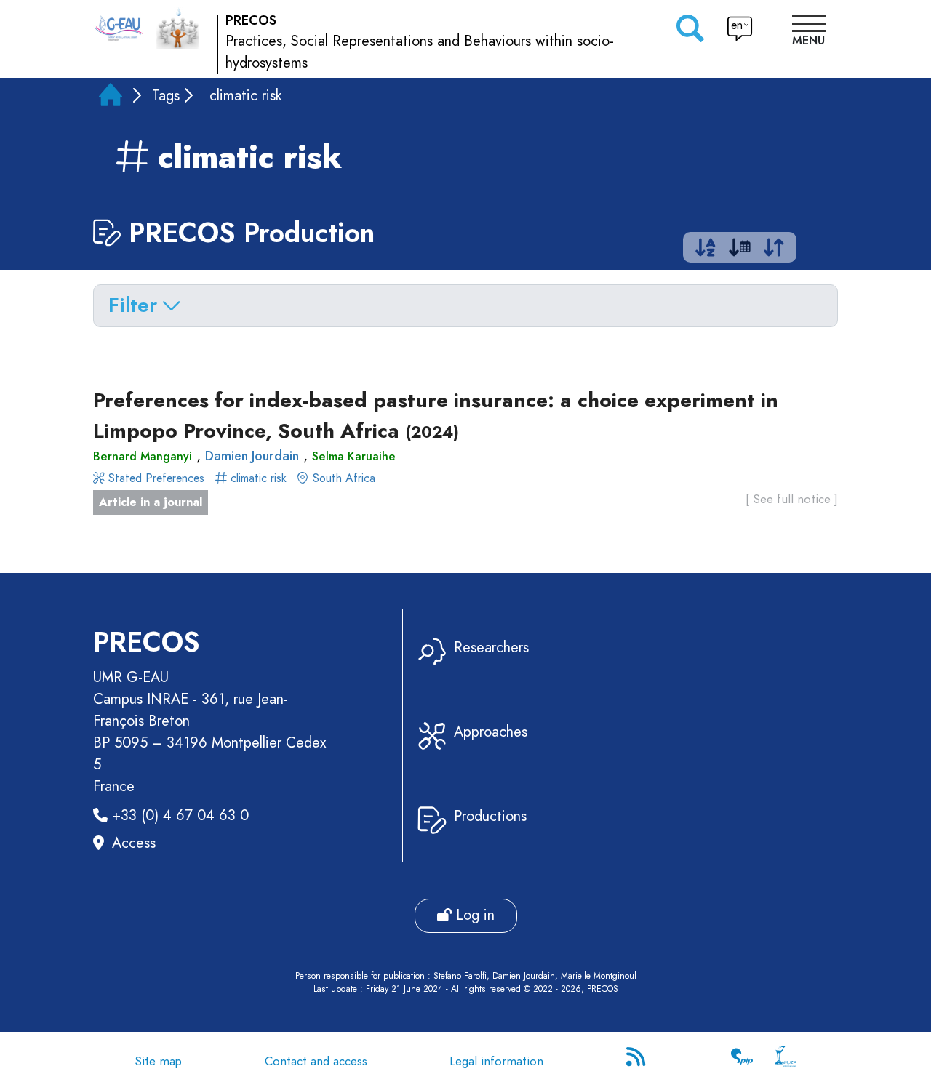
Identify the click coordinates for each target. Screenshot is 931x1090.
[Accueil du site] (177, 27)
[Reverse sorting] (774, 250)
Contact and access (316, 1061)
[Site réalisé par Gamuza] (785, 1061)
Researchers (491, 647)
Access (134, 843)
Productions (490, 816)
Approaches (490, 731)
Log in (473, 915)
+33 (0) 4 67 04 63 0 (180, 815)
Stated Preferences (156, 478)
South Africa (342, 478)
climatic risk (258, 478)
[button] (809, 32)
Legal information (496, 1061)
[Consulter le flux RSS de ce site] (637, 1061)
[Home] (110, 97)
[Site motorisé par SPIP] (742, 1061)
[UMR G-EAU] (118, 28)
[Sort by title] (705, 250)
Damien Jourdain (252, 455)
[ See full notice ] (792, 499)
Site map (158, 1061)
